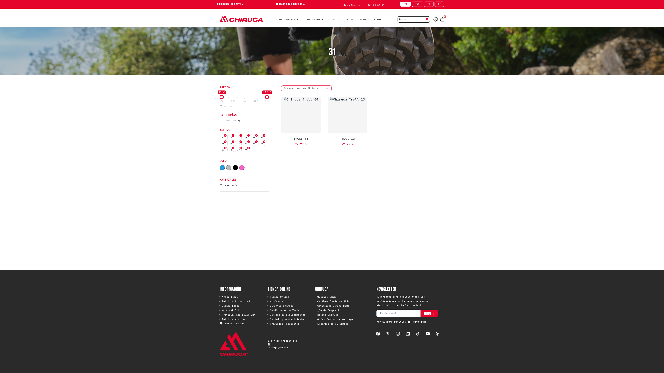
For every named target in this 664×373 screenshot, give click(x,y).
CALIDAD (336, 19)
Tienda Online (285, 19)
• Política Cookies (232, 319)
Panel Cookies (234, 323)
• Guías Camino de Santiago (333, 319)
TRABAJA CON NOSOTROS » (290, 4)
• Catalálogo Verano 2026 (331, 305)
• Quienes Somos (325, 296)
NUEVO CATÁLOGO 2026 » (230, 4)
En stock (228, 107)
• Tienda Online (278, 296)
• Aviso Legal (228, 296)
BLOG (350, 19)
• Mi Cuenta (275, 301)
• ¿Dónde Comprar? (326, 310)
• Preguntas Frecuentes (283, 323)
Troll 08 (301, 138)
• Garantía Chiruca (280, 305)
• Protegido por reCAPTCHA (237, 314)
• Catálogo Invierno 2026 (332, 301)
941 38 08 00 (376, 5)
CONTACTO (380, 19)
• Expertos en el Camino (331, 323)
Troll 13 (347, 138)
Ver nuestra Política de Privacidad (401, 321)
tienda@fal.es (351, 5)
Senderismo (232, 121)
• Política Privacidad (234, 301)
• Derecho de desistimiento (286, 314)
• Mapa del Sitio (230, 310)
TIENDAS (363, 19)
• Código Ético (229, 305)
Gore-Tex (231, 185)
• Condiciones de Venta (283, 310)
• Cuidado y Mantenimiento (285, 319)
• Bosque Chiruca (326, 314)
